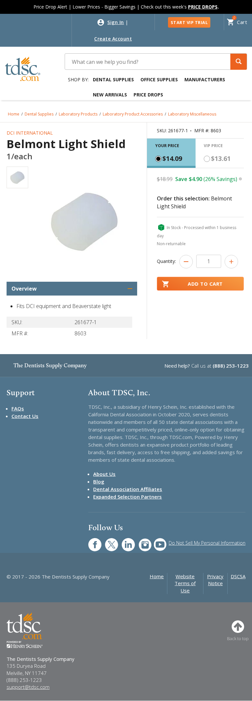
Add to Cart (205, 283)
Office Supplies (159, 79)
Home (13, 114)
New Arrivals (110, 94)
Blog (98, 481)
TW (108, 541)
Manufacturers (204, 79)
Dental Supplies (113, 79)
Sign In (115, 22)
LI (123, 541)
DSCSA (238, 576)
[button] (238, 62)
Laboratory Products (78, 114)
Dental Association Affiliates (127, 489)
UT (156, 541)
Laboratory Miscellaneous (192, 114)
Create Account (113, 39)
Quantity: (166, 261)
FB (91, 541)
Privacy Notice (215, 579)
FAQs (17, 408)
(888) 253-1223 (231, 365)
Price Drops (148, 94)
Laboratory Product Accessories (133, 114)
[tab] (171, 153)
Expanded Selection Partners (127, 496)
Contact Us (24, 416)
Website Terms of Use (185, 583)
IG (140, 541)
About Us (104, 474)
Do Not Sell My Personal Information (207, 543)
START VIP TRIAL (189, 22)
